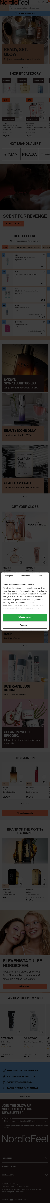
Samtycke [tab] (9, 576)
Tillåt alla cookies (25, 617)
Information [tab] (25, 576)
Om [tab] (40, 576)
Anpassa (23, 625)
